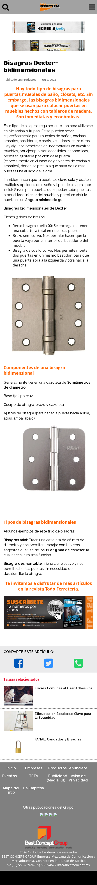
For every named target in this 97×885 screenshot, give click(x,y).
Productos (57, 768)
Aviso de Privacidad (78, 778)
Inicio (11, 768)
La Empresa (33, 788)
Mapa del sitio (11, 790)
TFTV (33, 776)
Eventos (9, 776)
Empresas (33, 768)
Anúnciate (78, 768)
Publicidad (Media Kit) (57, 778)
